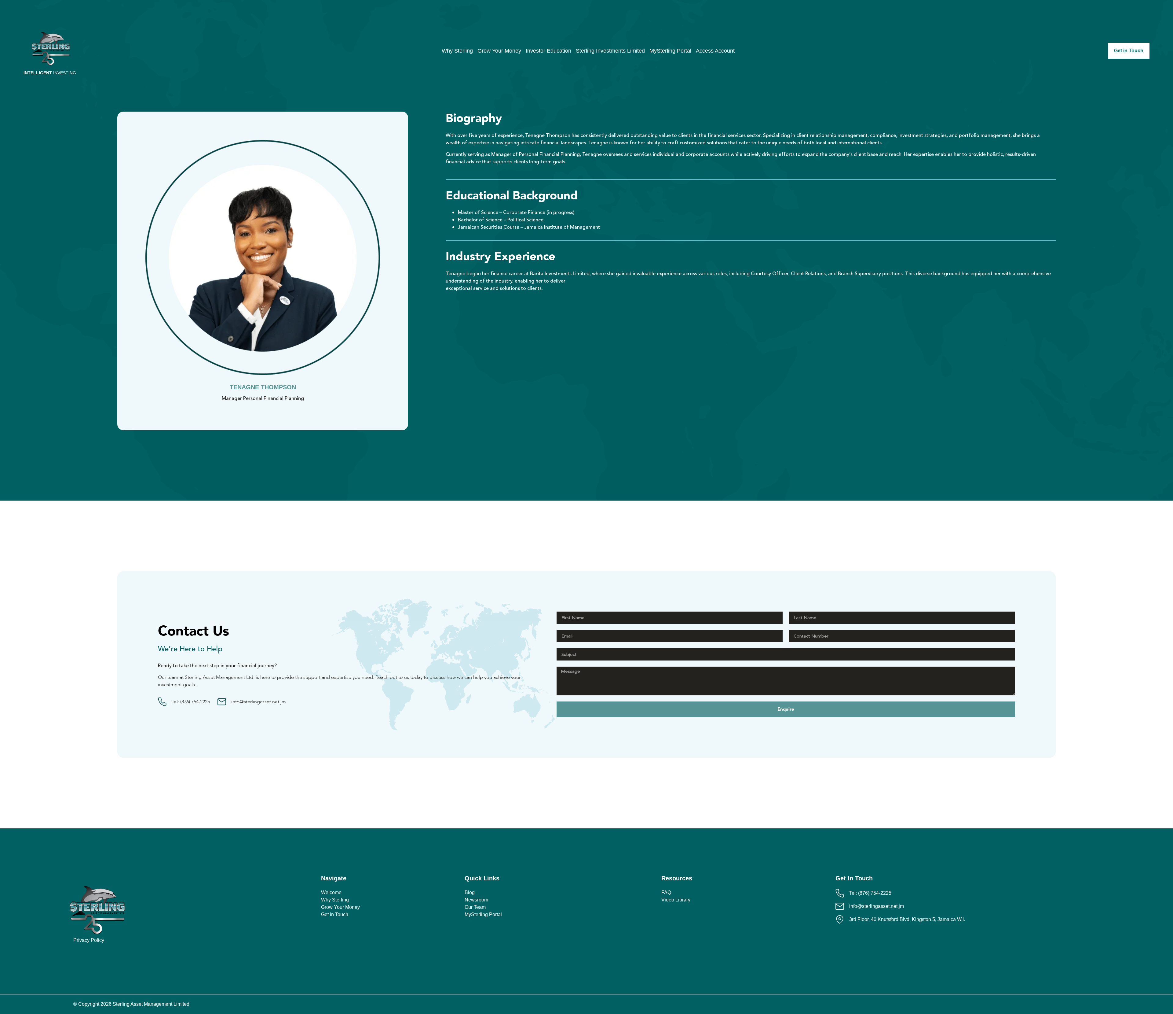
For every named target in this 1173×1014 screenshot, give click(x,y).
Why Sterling (457, 51)
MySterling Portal (670, 51)
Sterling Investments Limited (610, 51)
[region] (1093, 970)
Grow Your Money (499, 51)
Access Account (715, 51)
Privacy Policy (88, 940)
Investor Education (548, 51)
